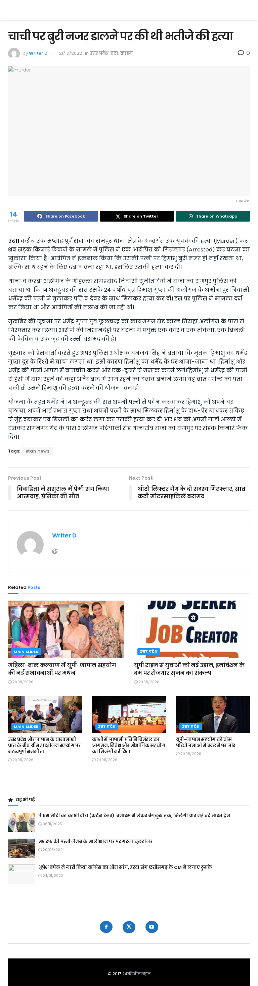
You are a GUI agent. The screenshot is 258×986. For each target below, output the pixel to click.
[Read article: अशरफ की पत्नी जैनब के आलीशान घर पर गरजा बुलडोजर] (21, 848)
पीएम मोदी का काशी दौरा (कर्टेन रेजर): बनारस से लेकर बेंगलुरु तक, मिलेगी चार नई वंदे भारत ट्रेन (134, 815)
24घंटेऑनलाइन (136, 974)
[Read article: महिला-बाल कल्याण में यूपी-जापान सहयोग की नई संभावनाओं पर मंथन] (66, 630)
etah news (38, 451)
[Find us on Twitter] (129, 927)
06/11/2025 (52, 824)
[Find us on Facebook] (106, 927)
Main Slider (26, 651)
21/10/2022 (70, 53)
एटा (114, 53)
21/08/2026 (22, 682)
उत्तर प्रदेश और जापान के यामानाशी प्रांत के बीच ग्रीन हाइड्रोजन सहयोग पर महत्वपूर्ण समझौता (44, 745)
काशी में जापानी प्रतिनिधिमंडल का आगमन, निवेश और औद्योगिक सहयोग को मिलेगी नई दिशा (128, 745)
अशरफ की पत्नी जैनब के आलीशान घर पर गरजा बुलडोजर (95, 841)
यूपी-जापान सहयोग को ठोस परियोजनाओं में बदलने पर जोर (205, 742)
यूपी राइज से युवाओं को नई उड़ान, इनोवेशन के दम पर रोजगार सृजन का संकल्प (189, 668)
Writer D (38, 53)
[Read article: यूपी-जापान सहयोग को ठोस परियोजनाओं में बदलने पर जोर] (213, 714)
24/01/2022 (52, 875)
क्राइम (126, 53)
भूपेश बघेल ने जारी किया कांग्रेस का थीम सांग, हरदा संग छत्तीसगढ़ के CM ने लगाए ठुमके (125, 867)
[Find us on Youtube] (151, 927)
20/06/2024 (53, 849)
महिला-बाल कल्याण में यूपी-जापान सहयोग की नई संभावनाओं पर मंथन (62, 668)
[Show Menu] (247, 10)
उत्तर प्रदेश (99, 53)
